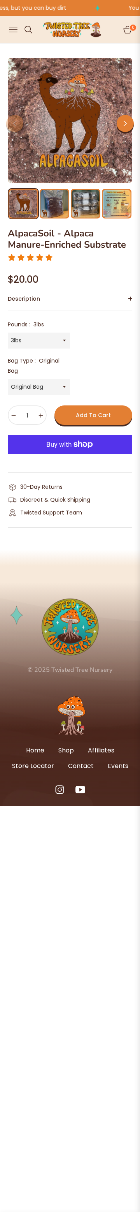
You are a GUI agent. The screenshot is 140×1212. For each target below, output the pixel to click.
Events (118, 765)
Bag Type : (34, 365)
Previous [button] (14, 123)
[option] (70, 120)
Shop (66, 750)
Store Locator (33, 765)
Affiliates (101, 750)
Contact (81, 765)
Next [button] (125, 123)
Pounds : (26, 324)
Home (35, 750)
